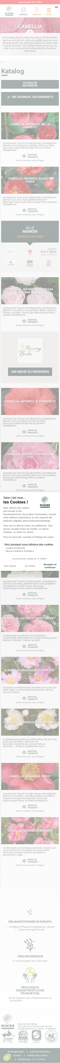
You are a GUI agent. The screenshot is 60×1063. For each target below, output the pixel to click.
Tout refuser (10, 566)
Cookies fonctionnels (15, 548)
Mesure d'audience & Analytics (20, 551)
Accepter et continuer (50, 566)
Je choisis (30, 566)
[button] (7, 1057)
